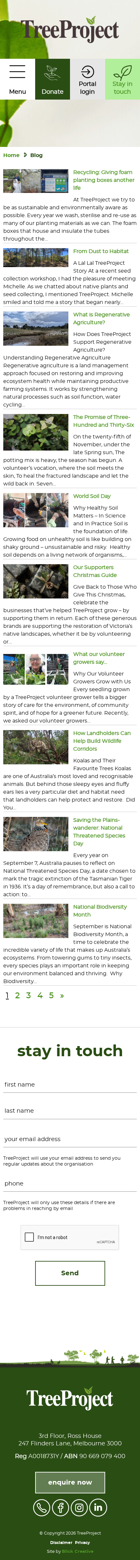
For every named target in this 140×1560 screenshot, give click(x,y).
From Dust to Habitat (101, 251)
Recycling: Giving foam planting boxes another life (103, 180)
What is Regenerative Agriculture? (101, 318)
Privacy (82, 1543)
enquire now (70, 1482)
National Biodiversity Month (100, 910)
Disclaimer (61, 1543)
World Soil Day (92, 496)
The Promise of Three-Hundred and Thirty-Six (103, 421)
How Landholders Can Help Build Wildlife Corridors (102, 741)
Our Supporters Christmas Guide (95, 571)
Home (11, 155)
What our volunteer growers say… (99, 658)
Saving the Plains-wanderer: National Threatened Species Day (99, 832)
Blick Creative (77, 1552)
